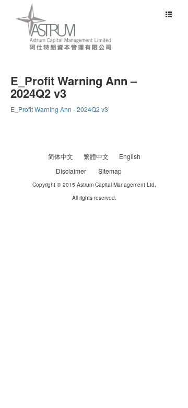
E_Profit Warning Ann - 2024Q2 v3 (59, 109)
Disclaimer (71, 170)
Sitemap (110, 170)
